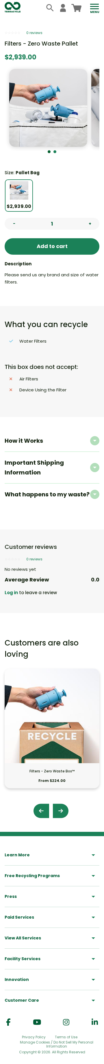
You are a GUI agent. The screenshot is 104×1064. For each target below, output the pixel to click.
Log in (11, 593)
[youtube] (37, 1022)
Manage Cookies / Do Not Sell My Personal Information (56, 1044)
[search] (50, 8)
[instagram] (66, 1022)
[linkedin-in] (95, 1022)
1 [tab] (49, 151)
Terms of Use (66, 1037)
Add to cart (52, 246)
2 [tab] (54, 151)
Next (60, 811)
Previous (41, 811)
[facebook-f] (8, 1022)
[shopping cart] (76, 7)
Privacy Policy (34, 1037)
